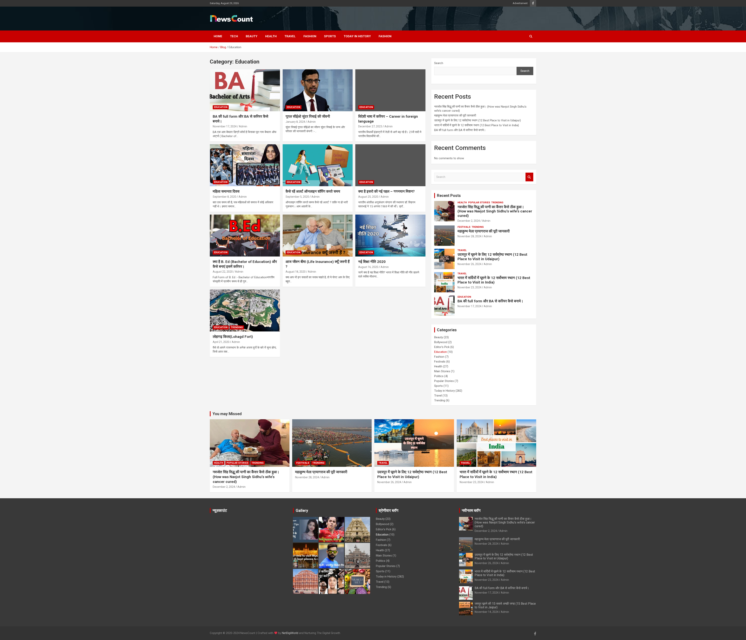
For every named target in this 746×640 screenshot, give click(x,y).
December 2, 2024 (469, 220)
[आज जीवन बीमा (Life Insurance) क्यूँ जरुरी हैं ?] (317, 235)
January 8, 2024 (295, 121)
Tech (234, 36)
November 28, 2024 (469, 236)
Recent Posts (449, 195)
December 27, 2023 (370, 126)
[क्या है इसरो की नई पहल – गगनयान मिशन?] (390, 165)
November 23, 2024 (469, 287)
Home (218, 36)
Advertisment (520, 3)
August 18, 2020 (296, 271)
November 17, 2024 (225, 126)
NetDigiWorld (290, 633)
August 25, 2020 (368, 196)
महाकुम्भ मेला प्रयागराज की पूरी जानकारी (455, 115)
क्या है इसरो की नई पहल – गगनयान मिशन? (386, 191)
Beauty (251, 36)
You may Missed (227, 413)
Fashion (309, 36)
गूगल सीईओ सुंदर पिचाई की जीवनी (308, 116)
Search (438, 63)
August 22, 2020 (223, 271)
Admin (243, 126)
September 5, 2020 (297, 196)
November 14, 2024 (486, 611)
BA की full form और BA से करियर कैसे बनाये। (460, 130)
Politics (439, 376)
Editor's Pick (442, 347)
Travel (290, 36)
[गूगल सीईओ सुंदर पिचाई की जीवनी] (317, 90)
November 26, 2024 (469, 264)
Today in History (357, 36)
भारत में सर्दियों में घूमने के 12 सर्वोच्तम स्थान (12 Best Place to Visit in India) (476, 125)
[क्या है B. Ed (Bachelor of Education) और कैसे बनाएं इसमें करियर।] (245, 235)
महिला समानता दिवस (226, 191)
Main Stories (442, 371)
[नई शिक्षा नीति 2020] (390, 235)
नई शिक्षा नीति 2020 (372, 261)
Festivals (464, 227)
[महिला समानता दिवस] (245, 165)
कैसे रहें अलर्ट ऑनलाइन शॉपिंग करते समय (313, 191)
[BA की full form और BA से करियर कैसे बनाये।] (245, 90)
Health (271, 36)
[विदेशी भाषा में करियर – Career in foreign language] (390, 90)
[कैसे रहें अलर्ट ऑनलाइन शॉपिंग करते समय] (317, 165)
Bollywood (440, 342)
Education (220, 107)
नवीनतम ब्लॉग (471, 510)
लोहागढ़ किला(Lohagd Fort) (233, 336)
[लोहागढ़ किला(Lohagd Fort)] (245, 310)
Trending (237, 327)
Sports (330, 36)
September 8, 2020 (224, 196)
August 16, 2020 (368, 267)
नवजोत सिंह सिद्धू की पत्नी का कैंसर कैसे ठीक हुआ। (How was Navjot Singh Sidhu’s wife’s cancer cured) (495, 211)
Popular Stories (479, 202)
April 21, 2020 (221, 341)
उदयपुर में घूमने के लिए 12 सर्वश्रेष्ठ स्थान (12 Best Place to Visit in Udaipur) (477, 120)
